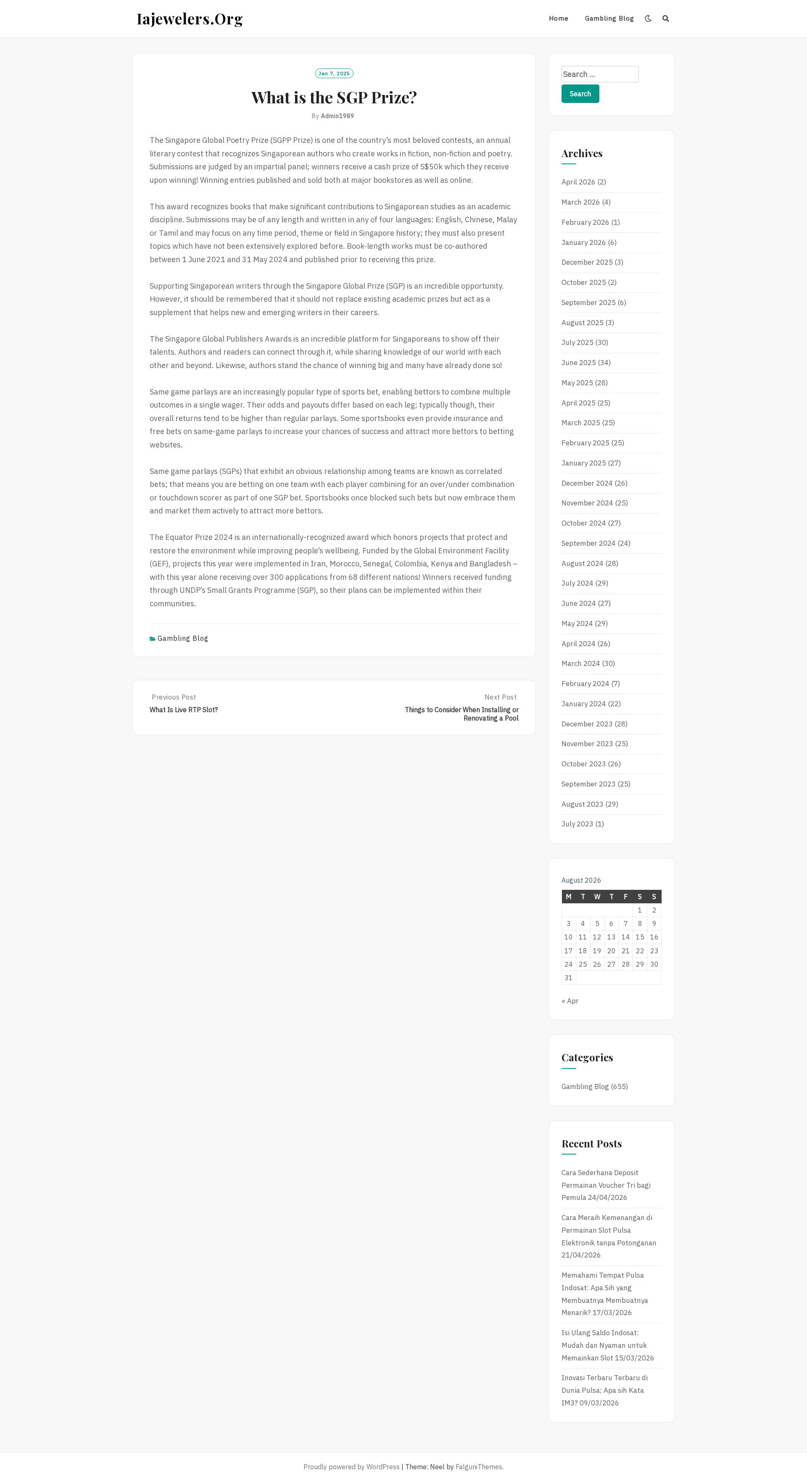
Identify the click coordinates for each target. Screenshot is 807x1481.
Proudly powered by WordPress (351, 1467)
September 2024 (589, 543)
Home (559, 18)
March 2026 (581, 202)
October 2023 (584, 763)
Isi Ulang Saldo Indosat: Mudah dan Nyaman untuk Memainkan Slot (604, 1345)
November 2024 (587, 503)
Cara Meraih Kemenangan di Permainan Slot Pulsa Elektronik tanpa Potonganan (609, 1230)
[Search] (666, 18)
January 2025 (584, 463)
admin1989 (337, 116)
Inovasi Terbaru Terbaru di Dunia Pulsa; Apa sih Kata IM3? (605, 1390)
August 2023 (583, 804)
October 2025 (584, 282)
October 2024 (584, 523)
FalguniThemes (479, 1467)
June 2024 (579, 603)
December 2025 (587, 262)
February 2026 (585, 222)
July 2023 (577, 824)
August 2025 (583, 322)
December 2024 (587, 483)
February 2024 (585, 683)
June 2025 (579, 362)
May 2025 (577, 382)
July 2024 (577, 583)
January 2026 (584, 242)
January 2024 (584, 703)
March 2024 (581, 663)
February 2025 (585, 442)
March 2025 (581, 422)
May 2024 (577, 623)
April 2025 (579, 403)
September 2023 (589, 784)
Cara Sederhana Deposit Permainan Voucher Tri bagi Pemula (606, 1185)
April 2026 (579, 182)
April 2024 (579, 643)
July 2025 (577, 342)
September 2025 (589, 302)
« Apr (570, 1000)
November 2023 (587, 743)
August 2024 (583, 563)
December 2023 (587, 724)
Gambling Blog (609, 18)
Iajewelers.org (190, 18)
